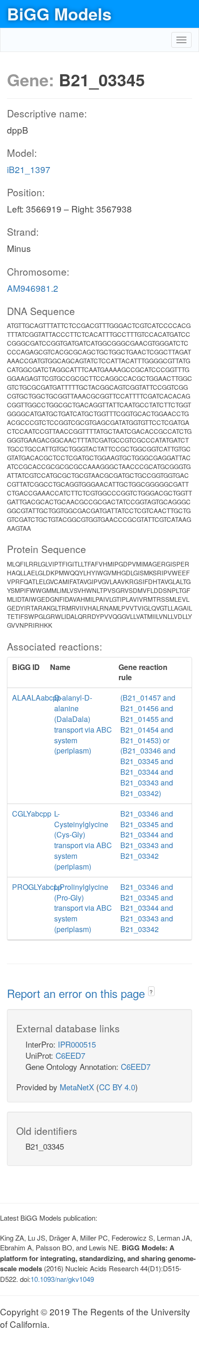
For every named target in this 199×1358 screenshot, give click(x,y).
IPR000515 (77, 1044)
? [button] (151, 992)
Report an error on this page (77, 993)
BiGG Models (59, 13)
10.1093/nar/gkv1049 (62, 1279)
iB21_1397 (28, 169)
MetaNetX (77, 1087)
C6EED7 (70, 1055)
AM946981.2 (32, 288)
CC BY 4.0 (117, 1087)
